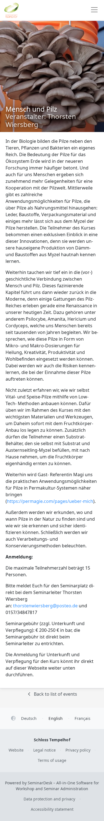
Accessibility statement (52, 809)
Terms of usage (52, 760)
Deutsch (29, 718)
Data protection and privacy (49, 799)
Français (82, 718)
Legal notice (44, 750)
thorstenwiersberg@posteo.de (45, 606)
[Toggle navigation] (94, 10)
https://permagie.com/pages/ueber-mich (50, 501)
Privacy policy (77, 750)
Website (16, 750)
